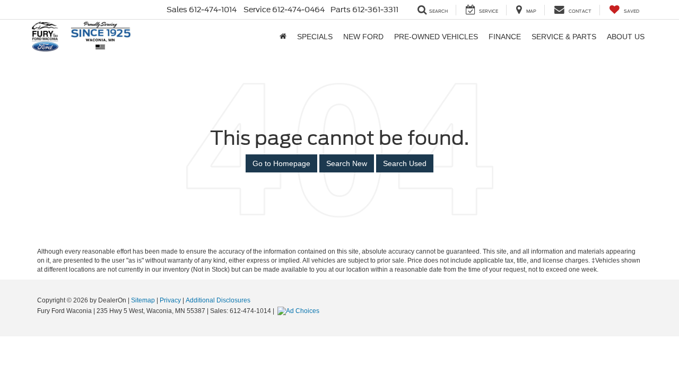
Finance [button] (505, 36)
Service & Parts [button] (564, 36)
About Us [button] (626, 36)
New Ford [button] (363, 36)
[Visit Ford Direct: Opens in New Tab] (299, 311)
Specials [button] (315, 36)
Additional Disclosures (218, 300)
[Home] (283, 37)
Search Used (404, 163)
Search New (346, 163)
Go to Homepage (281, 163)
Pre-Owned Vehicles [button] (436, 36)
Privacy (170, 300)
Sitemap (143, 300)
